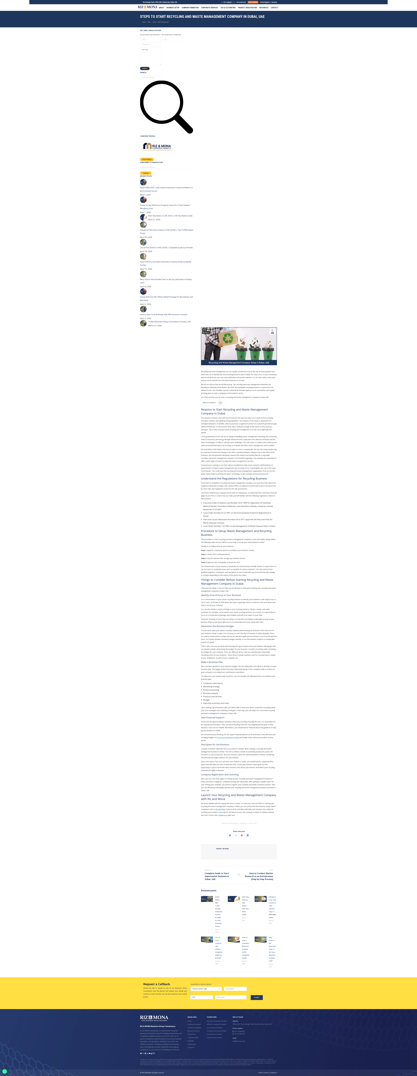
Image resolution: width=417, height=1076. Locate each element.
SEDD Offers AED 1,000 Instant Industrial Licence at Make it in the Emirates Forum (218, 911)
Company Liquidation (194, 1028)
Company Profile (193, 1038)
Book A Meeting (253, 2)
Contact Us (191, 1047)
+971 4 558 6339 (239, 1031)
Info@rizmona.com (239, 1041)
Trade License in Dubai (214, 1038)
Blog (204, 329)
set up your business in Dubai (228, 737)
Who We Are (192, 1034)
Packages (191, 1041)
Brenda (222, 848)
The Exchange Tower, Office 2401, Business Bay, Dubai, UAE (160, 2)
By (243, 823)
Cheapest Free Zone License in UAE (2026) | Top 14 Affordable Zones (273, 907)
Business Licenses (194, 1031)
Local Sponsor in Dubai (214, 1034)
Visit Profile (146, 159)
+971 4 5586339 (227, 2)
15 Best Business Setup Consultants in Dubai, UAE (169, 321)
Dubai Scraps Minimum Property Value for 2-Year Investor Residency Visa (165, 207)
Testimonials (192, 1044)
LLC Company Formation (215, 1028)
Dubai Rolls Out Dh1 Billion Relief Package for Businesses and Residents (166, 298)
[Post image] (207, 899)
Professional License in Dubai (216, 1031)
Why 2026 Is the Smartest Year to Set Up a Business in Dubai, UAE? (272, 949)
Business (206, 332)
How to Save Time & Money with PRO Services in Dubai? (163, 314)
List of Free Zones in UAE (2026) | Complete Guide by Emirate (218, 947)
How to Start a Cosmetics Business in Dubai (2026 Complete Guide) (246, 947)
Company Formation (194, 1024)
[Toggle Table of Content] (219, 403)
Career (266, 1073)
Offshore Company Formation (216, 1024)
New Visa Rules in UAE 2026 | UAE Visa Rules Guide (245, 906)
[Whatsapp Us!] (4, 1071)
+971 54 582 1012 (241, 2)
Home (189, 1021)
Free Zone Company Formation (217, 1021)
